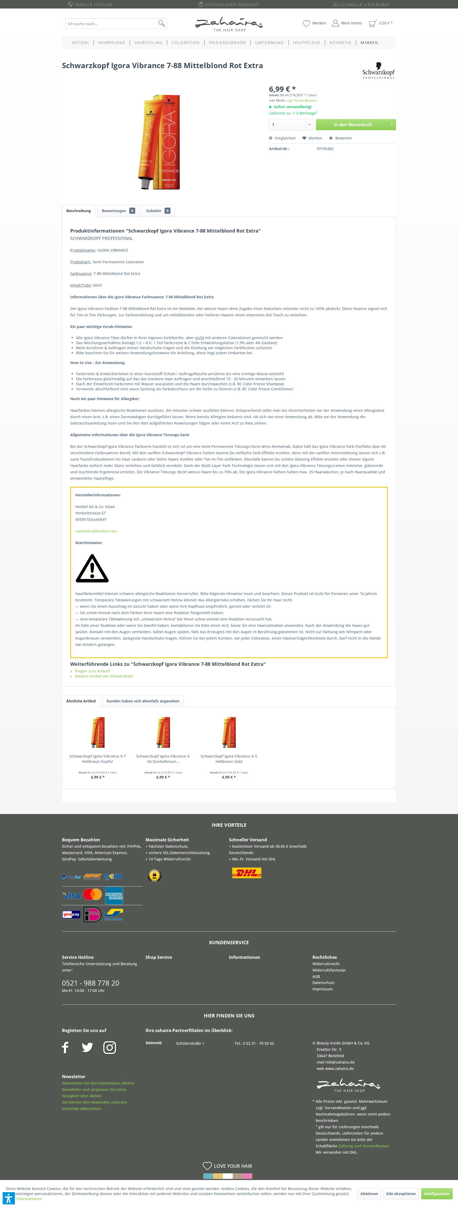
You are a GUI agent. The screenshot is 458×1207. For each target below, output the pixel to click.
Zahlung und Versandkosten (363, 1145)
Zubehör (157, 210)
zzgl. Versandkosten (302, 100)
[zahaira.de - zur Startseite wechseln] (229, 23)
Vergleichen (285, 138)
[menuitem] (120, 23)
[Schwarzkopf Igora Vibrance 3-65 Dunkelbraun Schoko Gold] (163, 732)
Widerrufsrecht (326, 963)
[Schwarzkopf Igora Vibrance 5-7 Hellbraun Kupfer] (98, 732)
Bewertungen (117, 210)
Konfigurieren (437, 1193)
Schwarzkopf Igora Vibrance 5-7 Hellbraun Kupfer (97, 759)
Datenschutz (323, 982)
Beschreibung (78, 210)
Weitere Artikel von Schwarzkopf (103, 676)
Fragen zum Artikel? (92, 671)
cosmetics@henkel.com (96, 530)
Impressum (322, 988)
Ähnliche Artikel (81, 700)
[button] (9, 1198)
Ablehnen (369, 1193)
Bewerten (343, 138)
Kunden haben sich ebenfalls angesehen (143, 700)
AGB (316, 976)
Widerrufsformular (329, 970)
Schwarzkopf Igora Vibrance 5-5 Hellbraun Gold (229, 759)
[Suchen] (170, 23)
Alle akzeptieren (401, 1193)
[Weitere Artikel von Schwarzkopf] (379, 70)
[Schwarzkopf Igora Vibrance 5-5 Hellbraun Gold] (229, 732)
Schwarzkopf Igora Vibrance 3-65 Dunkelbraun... (163, 759)
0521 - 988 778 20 (90, 983)
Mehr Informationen (24, 1198)
